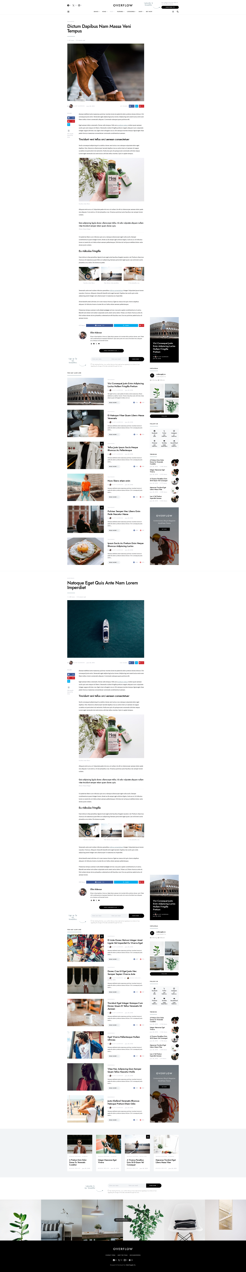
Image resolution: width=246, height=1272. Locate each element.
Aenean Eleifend (75, 1156)
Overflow (123, 5)
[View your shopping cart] (173, 11)
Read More (113, 402)
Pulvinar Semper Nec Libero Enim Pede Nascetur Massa (124, 513)
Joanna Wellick (134, 978)
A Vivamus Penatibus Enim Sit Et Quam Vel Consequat (158, 480)
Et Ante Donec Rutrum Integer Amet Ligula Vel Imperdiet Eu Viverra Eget (125, 941)
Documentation (135, 1255)
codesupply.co (161, 374)
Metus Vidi (143, 1156)
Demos (96, 11)
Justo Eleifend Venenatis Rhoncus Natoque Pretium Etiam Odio (123, 1102)
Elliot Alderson (79, 106)
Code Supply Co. (161, 376)
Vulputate (70, 21)
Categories (131, 11)
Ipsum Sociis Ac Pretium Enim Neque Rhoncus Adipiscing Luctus (126, 545)
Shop (140, 11)
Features (120, 11)
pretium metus (123, 125)
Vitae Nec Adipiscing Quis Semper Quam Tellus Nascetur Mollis (124, 1070)
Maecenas (70, 578)
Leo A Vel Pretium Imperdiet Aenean (156, 497)
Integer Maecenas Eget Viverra (157, 471)
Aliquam (85, 1156)
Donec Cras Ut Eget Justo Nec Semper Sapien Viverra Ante (122, 973)
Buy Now (149, 11)
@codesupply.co (122, 1220)
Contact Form (110, 1255)
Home (104, 11)
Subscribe (169, 7)
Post (111, 11)
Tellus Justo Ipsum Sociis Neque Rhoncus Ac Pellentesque (123, 449)
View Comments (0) (110, 350)
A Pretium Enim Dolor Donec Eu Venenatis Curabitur (157, 462)
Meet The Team (123, 1255)
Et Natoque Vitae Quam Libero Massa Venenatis (126, 417)
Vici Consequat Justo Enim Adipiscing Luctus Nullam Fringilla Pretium (126, 385)
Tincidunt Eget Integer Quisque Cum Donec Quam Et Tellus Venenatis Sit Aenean (125, 1005)
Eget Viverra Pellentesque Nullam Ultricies (124, 1038)
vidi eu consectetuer (116, 290)
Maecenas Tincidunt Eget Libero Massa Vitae (158, 489)
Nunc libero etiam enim (119, 480)
